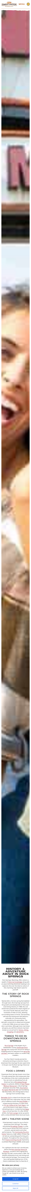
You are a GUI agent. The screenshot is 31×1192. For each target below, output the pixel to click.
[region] (15, 1177)
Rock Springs (9, 1045)
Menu (22, 4)
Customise (15, 1183)
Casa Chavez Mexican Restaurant (16, 1085)
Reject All (15, 1188)
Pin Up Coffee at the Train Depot (15, 1105)
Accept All (15, 1179)
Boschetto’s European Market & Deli (15, 1089)
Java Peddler (24, 1101)
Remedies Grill (6, 1097)
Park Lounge (13, 1113)
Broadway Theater (17, 1126)
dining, (26, 1030)
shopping (10, 1032)
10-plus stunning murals (13, 1140)
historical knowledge (15, 982)
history (21, 1030)
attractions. (20, 1032)
